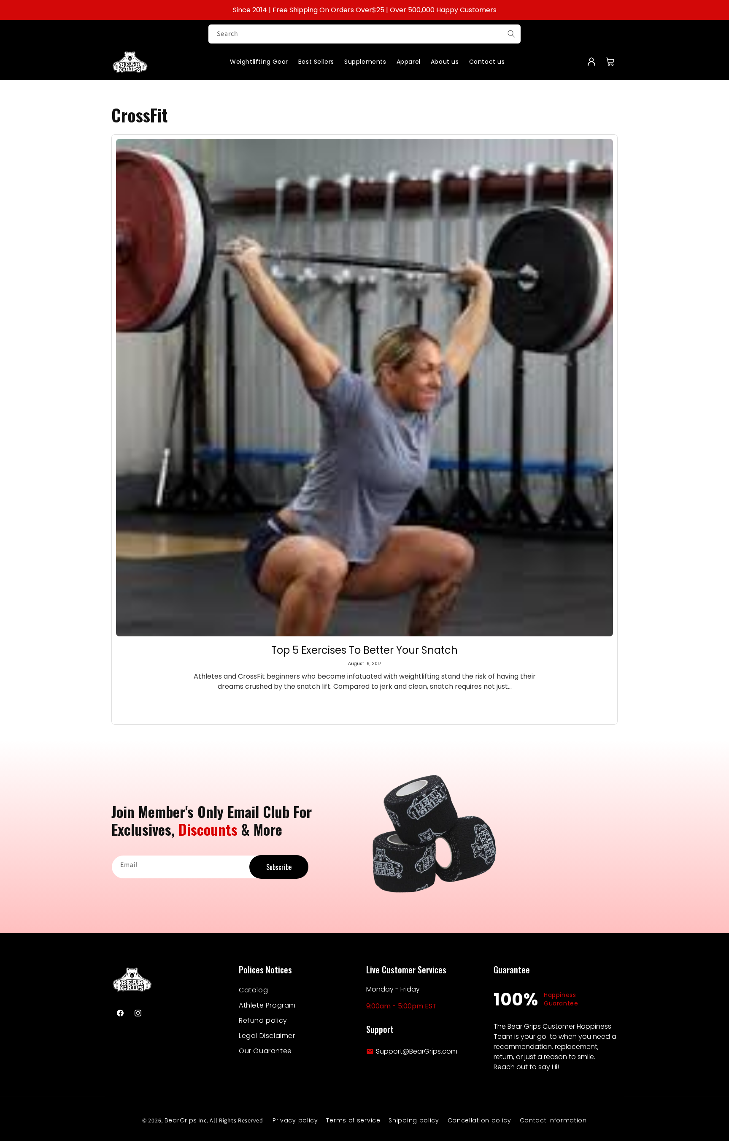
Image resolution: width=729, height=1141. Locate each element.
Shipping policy (414, 1120)
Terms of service (353, 1120)
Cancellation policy (479, 1120)
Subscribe (279, 867)
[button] (610, 61)
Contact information (553, 1120)
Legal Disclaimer (267, 1035)
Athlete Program (267, 1005)
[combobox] (364, 33)
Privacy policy (295, 1120)
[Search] (511, 33)
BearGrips (181, 1120)
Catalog (253, 990)
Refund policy (263, 1020)
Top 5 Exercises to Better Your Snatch (364, 650)
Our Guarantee (265, 1051)
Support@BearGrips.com (416, 1051)
